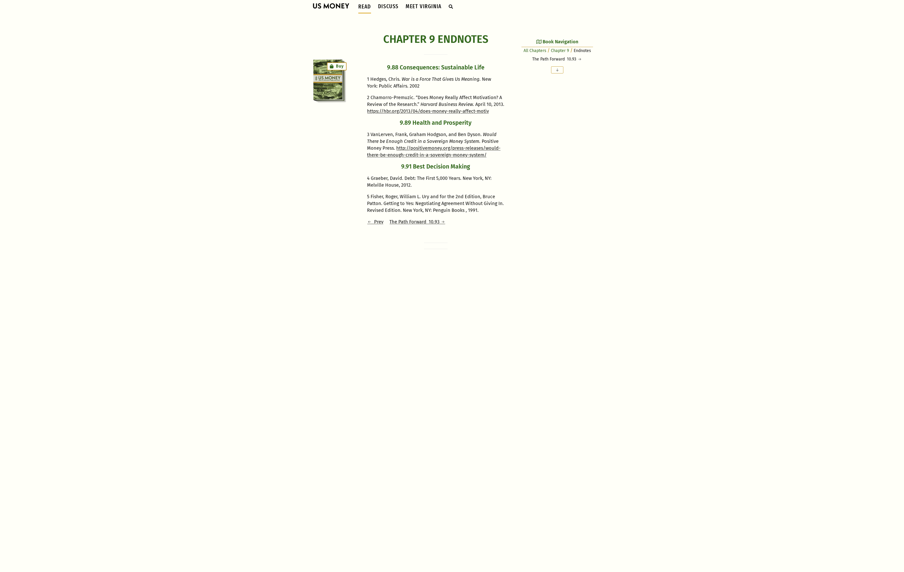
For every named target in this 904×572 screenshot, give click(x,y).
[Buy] (329, 80)
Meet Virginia (424, 6)
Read (364, 6)
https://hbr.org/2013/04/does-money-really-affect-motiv (428, 111)
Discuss (388, 6)
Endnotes (582, 50)
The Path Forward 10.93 (415, 222)
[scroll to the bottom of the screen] (557, 69)
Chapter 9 (560, 50)
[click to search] (451, 6)
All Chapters (535, 50)
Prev (377, 222)
